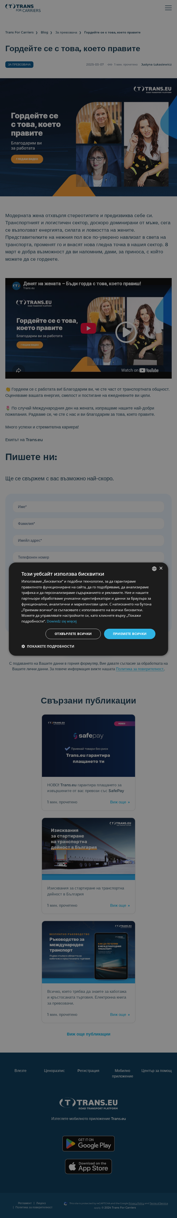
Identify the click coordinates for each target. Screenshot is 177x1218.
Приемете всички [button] (130, 633)
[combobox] (154, 568)
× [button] (160, 568)
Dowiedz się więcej (62, 621)
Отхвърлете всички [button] (73, 633)
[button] (47, 646)
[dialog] (88, 608)
